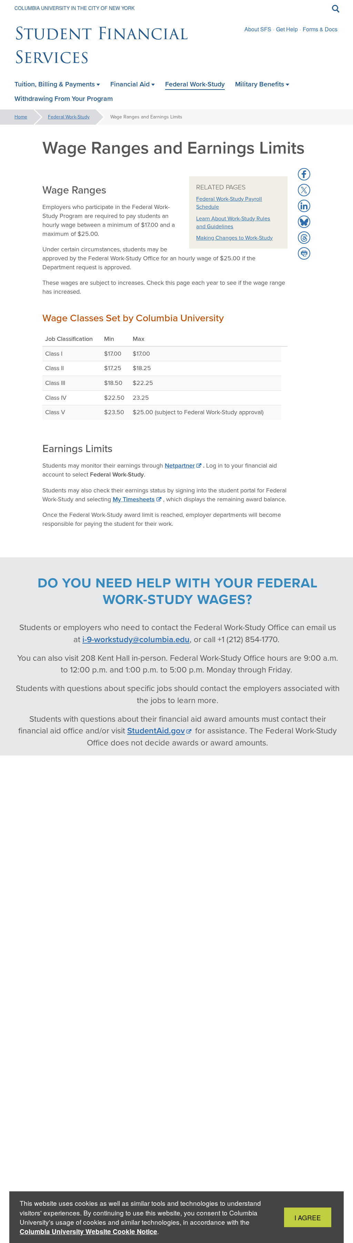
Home (20, 117)
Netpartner (180, 465)
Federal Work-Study (69, 117)
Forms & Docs (320, 29)
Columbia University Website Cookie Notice (88, 1231)
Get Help (287, 29)
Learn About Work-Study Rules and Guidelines (233, 222)
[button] (304, 174)
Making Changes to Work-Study (234, 238)
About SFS (257, 29)
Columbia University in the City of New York (74, 7)
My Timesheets (134, 499)
